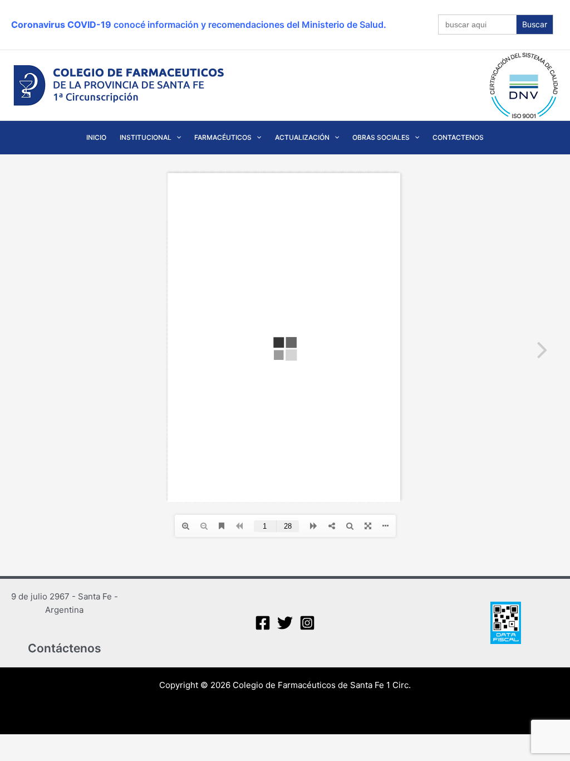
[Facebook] (263, 623)
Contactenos (458, 137)
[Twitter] (285, 623)
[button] (176, 137)
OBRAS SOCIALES (381, 137)
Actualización (302, 137)
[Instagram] (307, 623)
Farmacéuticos (223, 137)
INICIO (96, 137)
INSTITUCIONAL (145, 137)
